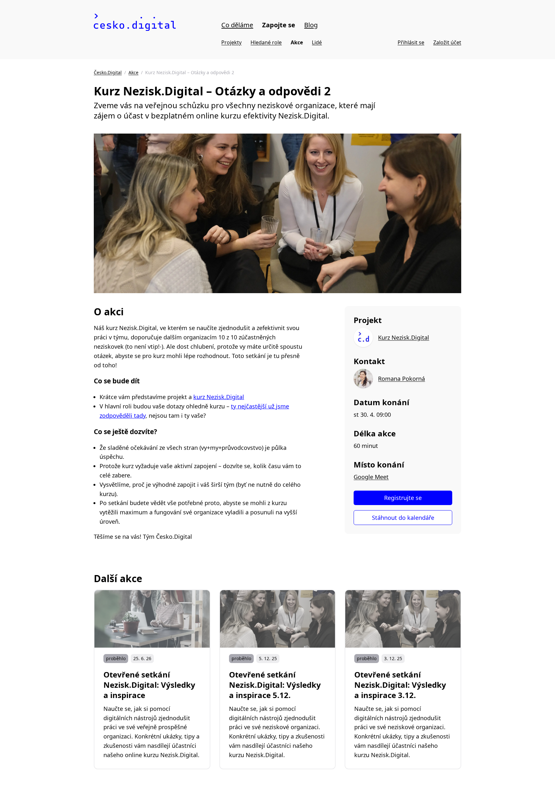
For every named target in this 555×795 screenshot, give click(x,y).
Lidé (317, 42)
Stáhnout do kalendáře (403, 517)
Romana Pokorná (401, 378)
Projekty (231, 42)
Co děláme (237, 25)
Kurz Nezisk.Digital (403, 337)
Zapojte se (278, 25)
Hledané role (266, 42)
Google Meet (371, 477)
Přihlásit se (411, 42)
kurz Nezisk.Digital (218, 397)
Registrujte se (403, 498)
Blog (311, 25)
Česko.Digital (108, 72)
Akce (297, 42)
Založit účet (447, 42)
